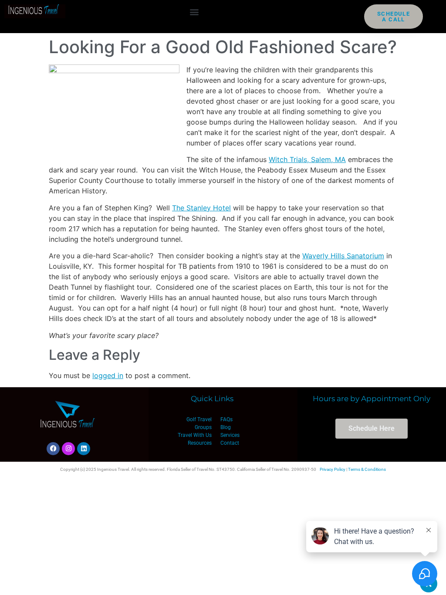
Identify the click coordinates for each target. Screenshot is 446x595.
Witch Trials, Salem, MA (307, 159)
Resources (200, 443)
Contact (229, 443)
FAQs (226, 419)
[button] (194, 11)
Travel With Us (195, 435)
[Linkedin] (83, 448)
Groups (203, 427)
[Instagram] (68, 448)
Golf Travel (199, 419)
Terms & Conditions (367, 469)
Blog (225, 427)
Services (230, 435)
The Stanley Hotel (201, 207)
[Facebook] (53, 448)
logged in (107, 375)
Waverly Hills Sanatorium (343, 255)
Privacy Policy (332, 469)
